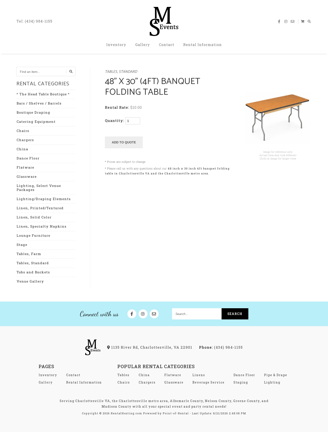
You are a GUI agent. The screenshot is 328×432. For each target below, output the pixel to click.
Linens (198, 375)
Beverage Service (208, 382)
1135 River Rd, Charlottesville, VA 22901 (151, 347)
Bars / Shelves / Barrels (39, 103)
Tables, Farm (29, 254)
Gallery (142, 44)
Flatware (25, 167)
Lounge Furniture (33, 235)
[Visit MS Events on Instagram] (286, 21)
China (22, 149)
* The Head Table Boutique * (43, 94)
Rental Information (202, 44)
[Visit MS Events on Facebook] (279, 21)
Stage (22, 244)
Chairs (23, 130)
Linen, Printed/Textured (40, 208)
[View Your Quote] (303, 21)
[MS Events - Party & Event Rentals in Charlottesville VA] (164, 21)
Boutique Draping (33, 112)
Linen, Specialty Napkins (41, 226)
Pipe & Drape (275, 375)
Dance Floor (28, 158)
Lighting (272, 382)
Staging (240, 382)
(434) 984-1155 (221, 347)
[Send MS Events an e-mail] (293, 21)
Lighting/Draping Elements (44, 199)
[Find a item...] (70, 71)
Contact (166, 44)
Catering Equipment (36, 121)
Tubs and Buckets (33, 272)
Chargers (25, 140)
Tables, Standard (33, 263)
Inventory (116, 44)
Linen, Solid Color (34, 217)
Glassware (27, 176)
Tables (123, 375)
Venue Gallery (30, 281)
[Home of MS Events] (93, 353)
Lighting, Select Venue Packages (39, 187)
